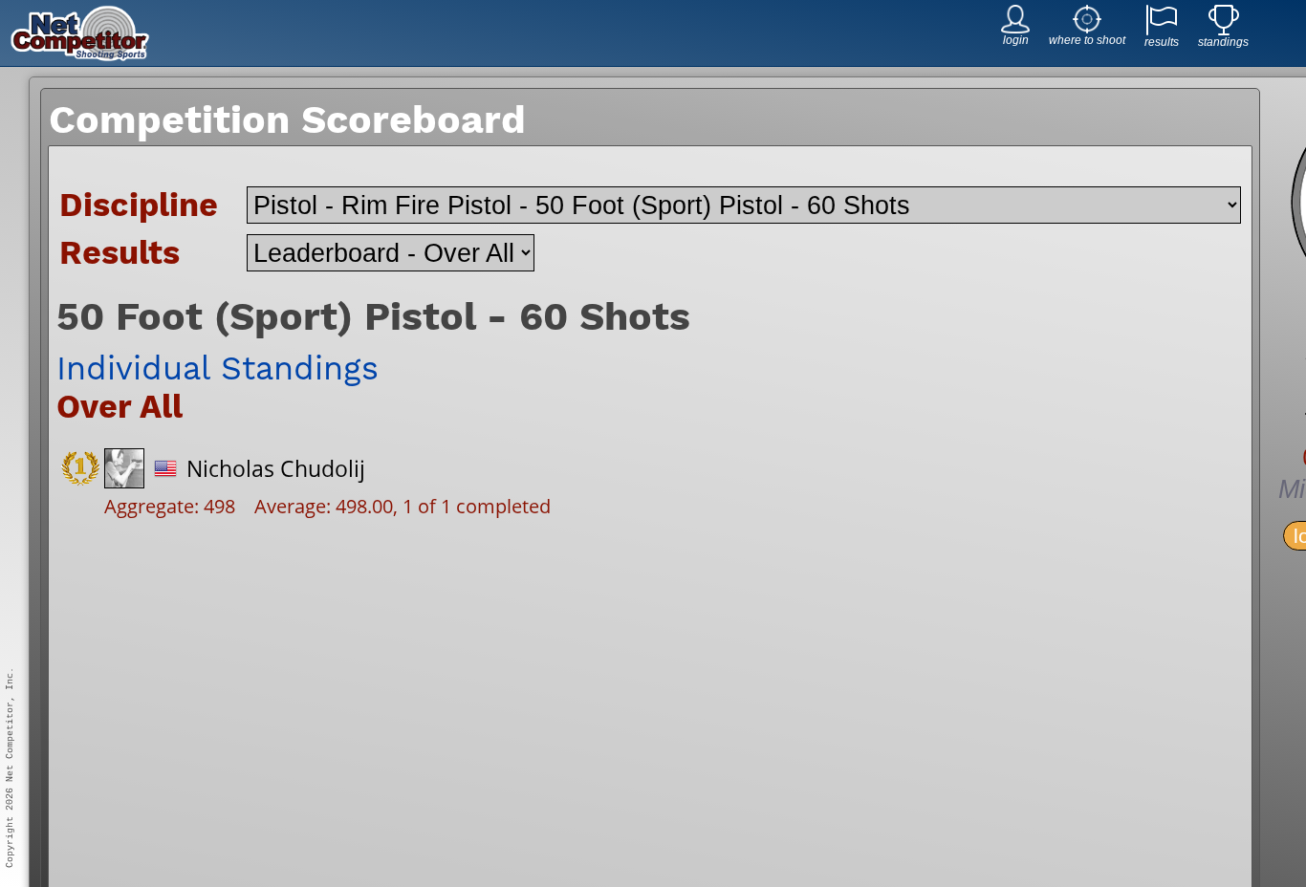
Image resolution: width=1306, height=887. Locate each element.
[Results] (1161, 30)
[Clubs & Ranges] (1087, 28)
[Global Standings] (1223, 30)
